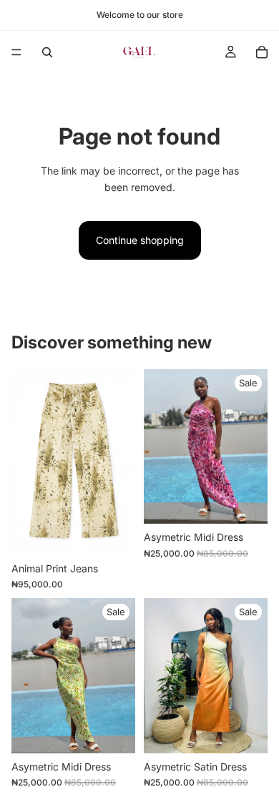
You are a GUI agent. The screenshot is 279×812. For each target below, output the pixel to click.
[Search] (47, 52)
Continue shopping (140, 240)
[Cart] (262, 52)
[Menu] (16, 52)
